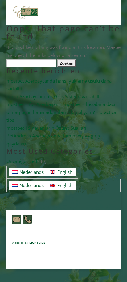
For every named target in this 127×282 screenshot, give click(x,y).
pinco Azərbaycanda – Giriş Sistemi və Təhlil (52, 96)
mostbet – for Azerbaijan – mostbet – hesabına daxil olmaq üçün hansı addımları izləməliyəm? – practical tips (61, 112)
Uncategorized (21, 161)
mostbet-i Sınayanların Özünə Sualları (46, 128)
